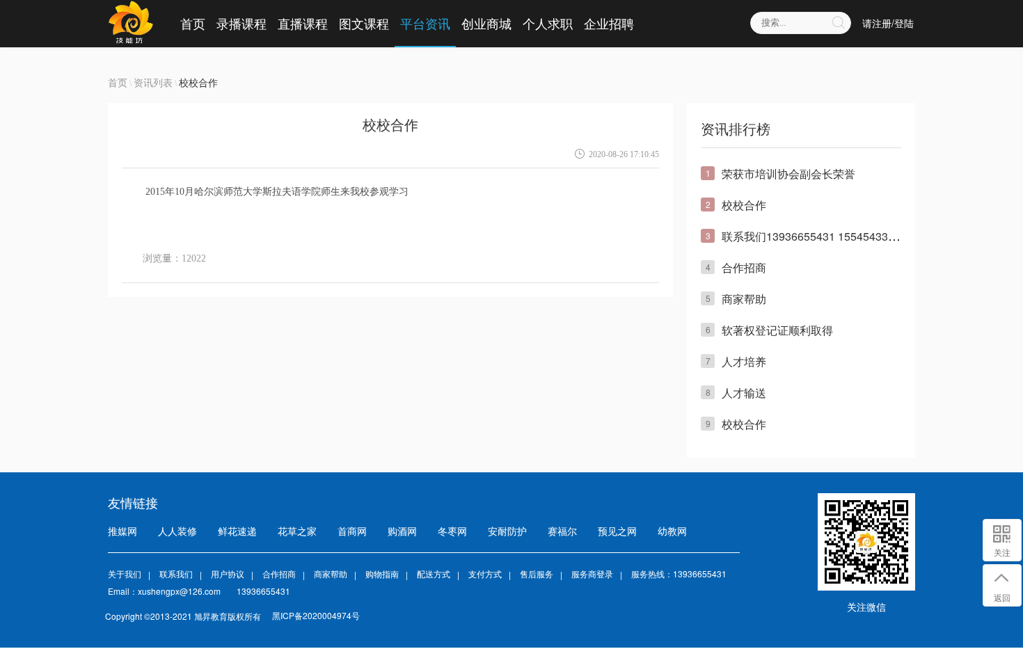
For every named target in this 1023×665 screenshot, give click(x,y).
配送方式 (433, 573)
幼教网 (672, 531)
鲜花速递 (237, 531)
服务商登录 (592, 573)
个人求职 (548, 23)
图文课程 (364, 23)
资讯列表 (153, 82)
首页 (192, 23)
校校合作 (744, 205)
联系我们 (176, 573)
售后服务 (536, 573)
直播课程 (303, 23)
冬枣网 (452, 531)
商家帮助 (744, 299)
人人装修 (177, 531)
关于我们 (124, 573)
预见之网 (617, 531)
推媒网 (122, 531)
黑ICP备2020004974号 (316, 615)
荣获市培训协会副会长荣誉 (788, 174)
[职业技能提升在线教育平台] (131, 23)
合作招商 (744, 267)
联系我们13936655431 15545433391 (814, 236)
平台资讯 (425, 23)
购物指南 (382, 573)
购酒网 (402, 531)
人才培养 (744, 361)
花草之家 (297, 531)
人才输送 (744, 393)
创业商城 (486, 23)
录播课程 (241, 23)
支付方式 (485, 573)
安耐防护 (507, 531)
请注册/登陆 (888, 23)
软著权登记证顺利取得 (777, 330)
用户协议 (227, 573)
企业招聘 (609, 23)
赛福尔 (562, 531)
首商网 (352, 531)
